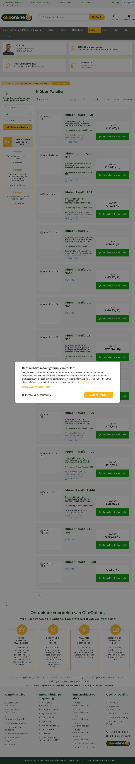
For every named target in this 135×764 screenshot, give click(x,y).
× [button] (116, 365)
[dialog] (67, 382)
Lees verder (85, 382)
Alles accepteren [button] (98, 395)
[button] (67, 387)
